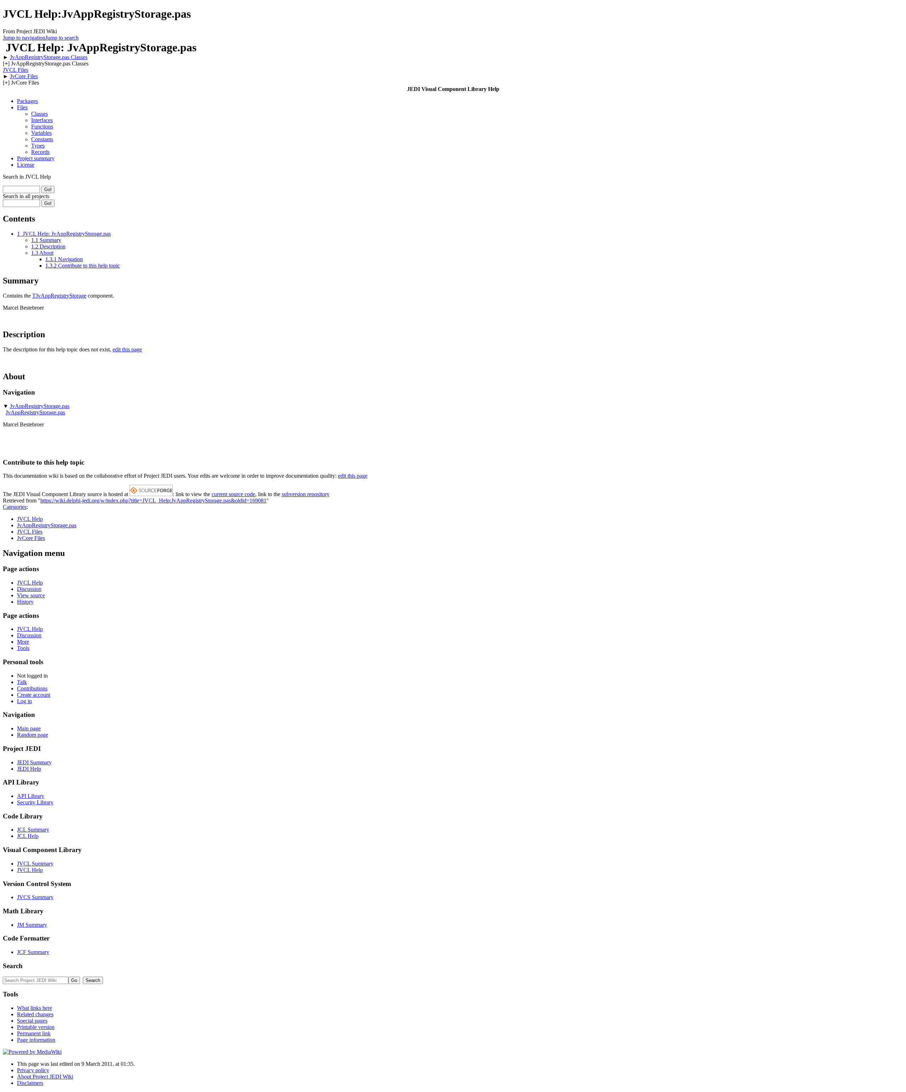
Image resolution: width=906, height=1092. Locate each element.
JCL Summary (33, 830)
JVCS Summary (35, 897)
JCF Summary (33, 952)
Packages (27, 101)
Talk (22, 682)
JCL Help (28, 836)
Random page (32, 735)
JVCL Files (15, 70)
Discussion (29, 589)
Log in (24, 701)
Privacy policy (33, 1070)
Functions (42, 126)
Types (38, 146)
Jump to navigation (24, 38)
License (25, 165)
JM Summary (32, 925)
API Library (30, 796)
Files (22, 107)
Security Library (35, 802)
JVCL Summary (35, 864)
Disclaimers (30, 1083)
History (25, 602)
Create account (33, 695)
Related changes (35, 1014)
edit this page (127, 349)
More (23, 642)
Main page (29, 728)
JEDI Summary (34, 762)
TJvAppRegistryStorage (59, 296)
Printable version (36, 1027)
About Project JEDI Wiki (45, 1077)
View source (31, 595)
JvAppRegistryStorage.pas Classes (48, 57)
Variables (41, 133)
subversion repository (305, 494)
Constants (42, 139)
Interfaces (42, 120)
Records (40, 152)
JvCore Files (24, 76)
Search (13, 966)
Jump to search (62, 38)
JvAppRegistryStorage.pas (39, 406)
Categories (15, 507)
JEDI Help (29, 769)
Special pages (32, 1021)
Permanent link (34, 1033)
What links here (34, 1008)
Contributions (32, 688)
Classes (39, 114)
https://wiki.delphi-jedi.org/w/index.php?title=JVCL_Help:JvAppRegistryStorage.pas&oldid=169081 (153, 501)
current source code (233, 494)
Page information (36, 1040)
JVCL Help (30, 519)
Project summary (36, 158)
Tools (23, 648)
